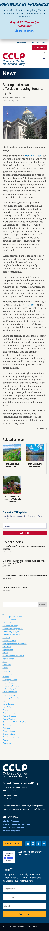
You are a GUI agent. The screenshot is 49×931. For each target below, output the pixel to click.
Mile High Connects (11, 698)
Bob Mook (9, 97)
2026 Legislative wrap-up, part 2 (15, 587)
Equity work (8, 649)
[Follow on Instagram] (33, 843)
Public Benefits (9, 713)
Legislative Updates (11, 100)
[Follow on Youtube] (44, 843)
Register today (24, 30)
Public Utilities (9, 719)
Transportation (9, 731)
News (9, 73)
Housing (6, 670)
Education (7, 646)
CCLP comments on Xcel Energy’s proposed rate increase (25, 575)
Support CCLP (12, 843)
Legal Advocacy (9, 683)
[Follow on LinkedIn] (27, 843)
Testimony (7, 728)
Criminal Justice (9, 640)
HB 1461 (30, 304)
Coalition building (10, 625)
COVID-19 (6, 637)
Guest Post (7, 664)
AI (3, 613)
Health (5, 667)
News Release (8, 704)
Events (5, 652)
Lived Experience (10, 691)
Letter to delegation (11, 689)
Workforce (7, 743)
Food (5, 661)
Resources (7, 725)
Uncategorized (9, 734)
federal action (8, 658)
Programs (7, 710)
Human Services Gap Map (13, 828)
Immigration (8, 674)
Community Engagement (13, 628)
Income (6, 676)
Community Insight (11, 631)
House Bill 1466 (33, 155)
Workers (6, 740)
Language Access (10, 679)
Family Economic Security (13, 655)
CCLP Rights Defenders (12, 616)
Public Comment (9, 716)
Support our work (39, 47)
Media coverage (9, 695)
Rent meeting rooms (38, 42)
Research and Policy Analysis (15, 722)
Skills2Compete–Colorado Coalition (18, 824)
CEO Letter (7, 622)
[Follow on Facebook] (38, 843)
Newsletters (7, 707)
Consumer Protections (12, 634)
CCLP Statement (9, 619)
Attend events (21, 42)
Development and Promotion (15, 643)
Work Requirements (11, 737)
